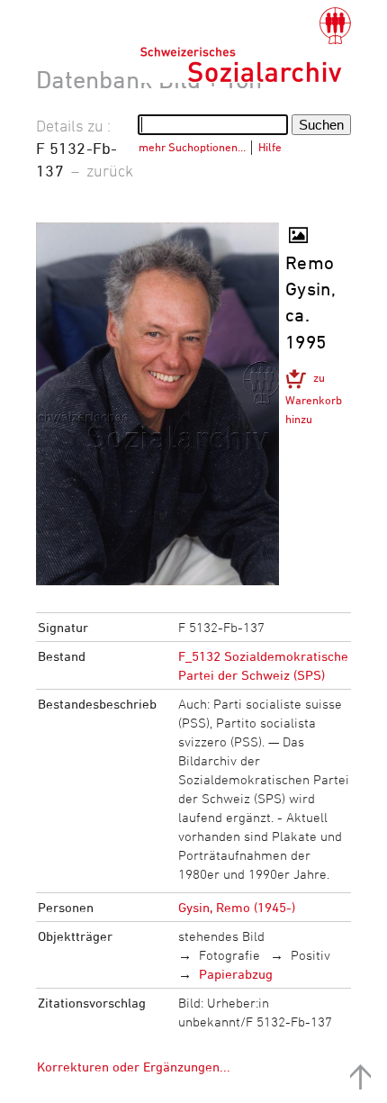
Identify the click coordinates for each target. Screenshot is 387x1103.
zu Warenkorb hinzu (313, 398)
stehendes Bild (221, 936)
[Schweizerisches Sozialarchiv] (245, 45)
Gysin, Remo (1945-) (236, 907)
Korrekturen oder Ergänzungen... (133, 1066)
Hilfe (270, 147)
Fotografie (229, 955)
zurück (109, 170)
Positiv (310, 955)
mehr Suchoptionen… (192, 147)
